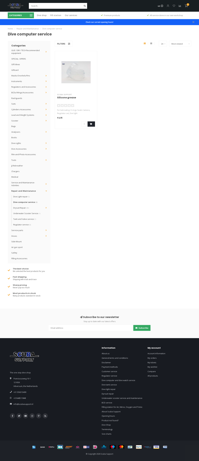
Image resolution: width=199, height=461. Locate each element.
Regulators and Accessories (23, 87)
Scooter (14, 120)
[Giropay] (86, 447)
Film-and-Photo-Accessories (23, 154)
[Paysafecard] (147, 447)
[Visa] (156, 447)
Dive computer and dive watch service (118, 380)
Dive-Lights (16, 143)
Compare (152, 371)
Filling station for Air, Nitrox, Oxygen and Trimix (122, 407)
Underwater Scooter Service (26, 213)
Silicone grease (66, 97)
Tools (13, 160)
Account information (156, 353)
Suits (13, 103)
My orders (152, 358)
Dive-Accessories (19, 149)
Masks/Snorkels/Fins (20, 75)
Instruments (16, 81)
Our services (71, 15)
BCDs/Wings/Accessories (22, 92)
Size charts (106, 434)
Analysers (15, 132)
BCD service (107, 402)
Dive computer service (25, 202)
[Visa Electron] (165, 447)
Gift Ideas (15, 64)
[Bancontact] (130, 447)
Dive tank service (109, 384)
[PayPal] (138, 447)
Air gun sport (17, 247)
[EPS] (77, 447)
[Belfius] (51, 447)
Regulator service (22, 224)
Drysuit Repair (21, 207)
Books (14, 137)
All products (153, 375)
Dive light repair (109, 389)
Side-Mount (16, 241)
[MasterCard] (121, 447)
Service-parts (17, 230)
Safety (14, 252)
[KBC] (104, 447)
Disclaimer (106, 362)
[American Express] (34, 447)
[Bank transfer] (42, 447)
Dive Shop (106, 424)
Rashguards (16, 98)
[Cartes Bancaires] (60, 447)
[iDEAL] (95, 447)
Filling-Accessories (19, 258)
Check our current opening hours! (99, 22)
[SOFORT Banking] (69, 447)
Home (10, 28)
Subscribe (143, 328)
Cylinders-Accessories (21, 109)
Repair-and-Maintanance (23, 191)
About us (106, 353)
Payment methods (110, 367)
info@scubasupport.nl (23, 404)
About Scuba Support (111, 411)
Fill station (55, 15)
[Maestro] (112, 447)
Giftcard (15, 70)
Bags (13, 126)
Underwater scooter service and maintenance (122, 398)
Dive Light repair (21, 196)
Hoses (14, 236)
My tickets (152, 362)
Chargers (15, 171)
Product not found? (110, 420)
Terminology (107, 429)
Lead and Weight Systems (22, 115)
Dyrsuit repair (108, 393)
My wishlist (152, 367)
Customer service (109, 371)
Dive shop (42, 15)
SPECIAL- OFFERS (18, 58)
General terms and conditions (115, 358)
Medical (14, 177)
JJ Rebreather (17, 165)
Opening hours (108, 416)
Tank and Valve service (24, 219)
